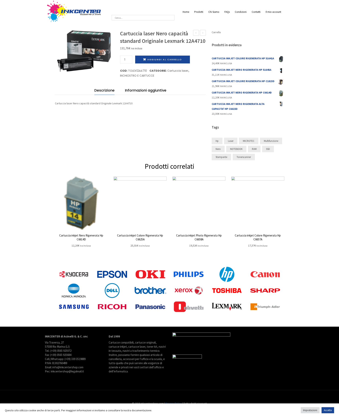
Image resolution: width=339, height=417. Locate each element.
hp (217, 141)
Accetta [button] (328, 410)
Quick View (81, 203)
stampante (221, 157)
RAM (254, 149)
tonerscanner (244, 157)
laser (230, 141)
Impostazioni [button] (310, 410)
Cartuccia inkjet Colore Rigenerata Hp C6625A (140, 237)
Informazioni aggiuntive (145, 90)
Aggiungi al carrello (164, 59)
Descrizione (104, 90)
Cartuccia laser (177, 71)
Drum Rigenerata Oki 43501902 (203, 33)
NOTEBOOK (236, 149)
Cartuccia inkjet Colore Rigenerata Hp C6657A (258, 237)
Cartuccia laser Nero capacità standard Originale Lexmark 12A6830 (196, 33)
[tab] (104, 91)
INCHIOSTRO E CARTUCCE (137, 76)
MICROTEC (248, 141)
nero (218, 149)
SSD (268, 149)
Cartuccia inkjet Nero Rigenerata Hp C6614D (81, 237)
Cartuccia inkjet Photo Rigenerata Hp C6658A (199, 237)
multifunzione (271, 141)
